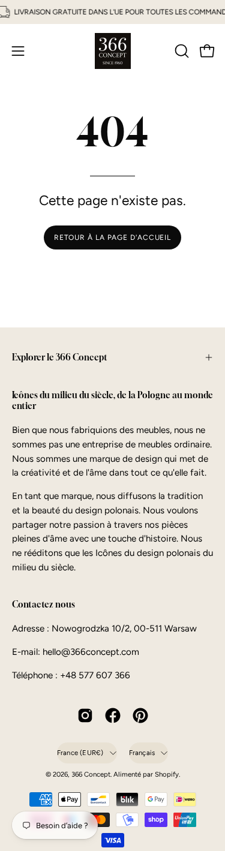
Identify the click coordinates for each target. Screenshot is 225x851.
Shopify (167, 774)
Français (142, 752)
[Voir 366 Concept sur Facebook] (113, 715)
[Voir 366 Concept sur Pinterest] (140, 715)
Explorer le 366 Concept (59, 357)
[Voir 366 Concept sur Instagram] (85, 715)
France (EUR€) (80, 752)
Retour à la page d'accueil (112, 237)
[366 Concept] (113, 51)
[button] (180, 51)
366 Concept (90, 774)
